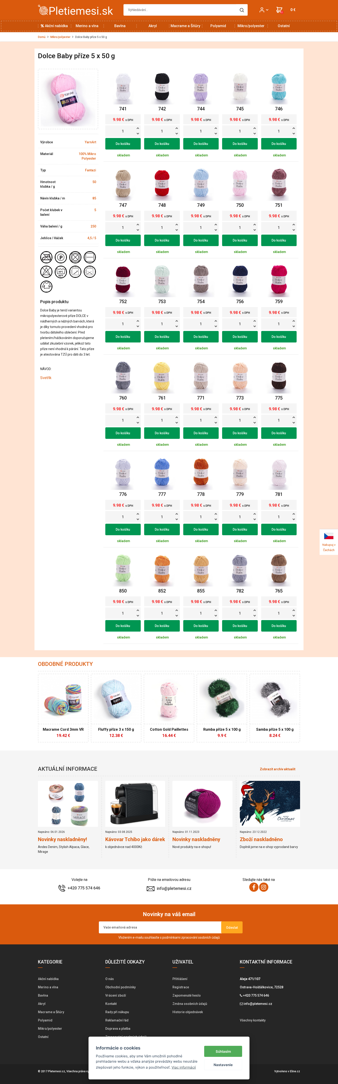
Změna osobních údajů (189, 1004)
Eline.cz (295, 1071)
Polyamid (218, 26)
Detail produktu (61, 732)
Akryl (153, 26)
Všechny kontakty (253, 1020)
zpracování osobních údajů (200, 937)
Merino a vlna (87, 26)
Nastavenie (223, 1065)
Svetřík (46, 378)
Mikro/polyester (251, 26)
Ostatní (284, 26)
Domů (42, 37)
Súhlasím (223, 1051)
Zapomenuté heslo (186, 995)
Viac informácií (184, 1067)
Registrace (180, 987)
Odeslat (232, 927)
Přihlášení (179, 979)
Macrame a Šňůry (185, 26)
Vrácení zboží (115, 995)
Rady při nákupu (117, 1012)
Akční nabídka (56, 26)
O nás (109, 979)
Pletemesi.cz (56, 1071)
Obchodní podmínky (120, 987)
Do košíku (123, 144)
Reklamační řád (117, 1020)
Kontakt (111, 1004)
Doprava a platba (117, 1028)
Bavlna (120, 26)
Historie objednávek (187, 1012)
